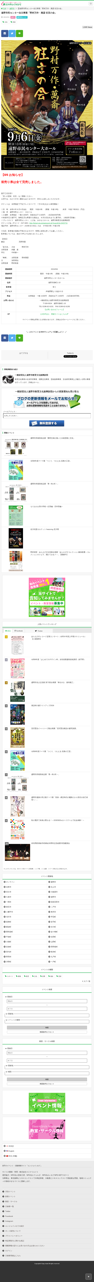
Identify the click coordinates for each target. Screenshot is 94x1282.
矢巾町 (53, 927)
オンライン (10, 882)
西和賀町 (9, 932)
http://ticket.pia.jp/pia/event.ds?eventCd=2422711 (48, 223)
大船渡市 (54, 892)
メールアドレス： (10, 412)
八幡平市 (9, 912)
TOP (4, 8)
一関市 (8, 902)
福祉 (51, 976)
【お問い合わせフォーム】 (54, 309)
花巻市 (8, 887)
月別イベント (10, 1191)
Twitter (7, 1211)
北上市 (53, 887)
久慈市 (8, 897)
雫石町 (53, 917)
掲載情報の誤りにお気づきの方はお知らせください (25, 1246)
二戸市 (53, 907)
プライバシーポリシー (13, 1236)
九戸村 (53, 957)
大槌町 (8, 942)
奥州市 (53, 912)
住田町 (53, 937)
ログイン (8, 1251)
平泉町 (8, 937)
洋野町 (8, 962)
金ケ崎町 (54, 932)
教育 (27, 976)
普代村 (8, 952)
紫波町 (8, 927)
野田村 (8, 957)
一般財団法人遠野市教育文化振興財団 (31, 375)
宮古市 (8, 892)
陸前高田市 (55, 902)
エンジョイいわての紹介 (14, 1226)
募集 (19, 976)
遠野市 (12, 8)
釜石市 (8, 907)
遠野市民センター (22, 17)
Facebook (9, 1216)
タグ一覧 (86, 981)
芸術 (14, 22)
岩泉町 (8, 947)
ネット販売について (13, 1231)
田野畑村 (54, 947)
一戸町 (53, 962)
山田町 (53, 942)
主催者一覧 (9, 1206)
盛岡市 (53, 882)
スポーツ (10, 976)
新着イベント (10, 1196)
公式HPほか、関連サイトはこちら (53, 314)
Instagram (9, 1221)
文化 (6, 22)
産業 (43, 976)
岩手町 (53, 922)
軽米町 (53, 952)
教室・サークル (11, 1201)
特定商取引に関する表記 (14, 1241)
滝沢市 (8, 917)
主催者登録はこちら (13, 1256)
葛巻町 (8, 922)
